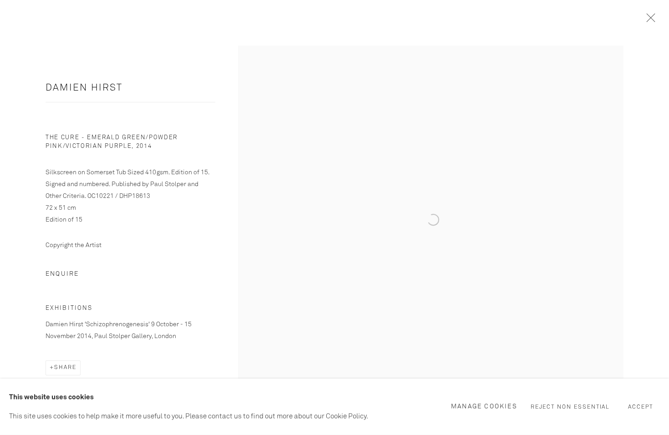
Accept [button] (640, 407)
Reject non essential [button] (570, 407)
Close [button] (648, 20)
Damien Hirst (84, 88)
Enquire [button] (62, 274)
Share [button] (65, 367)
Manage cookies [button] (484, 406)
